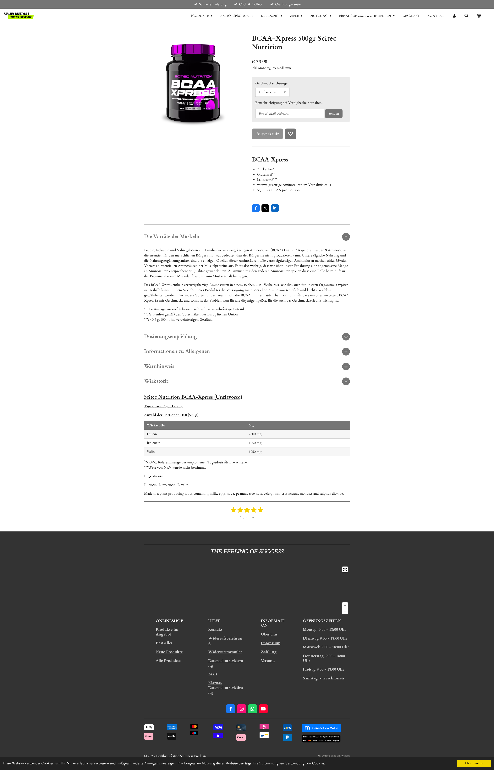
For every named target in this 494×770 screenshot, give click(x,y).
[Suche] (466, 16)
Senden (333, 113)
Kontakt (215, 629)
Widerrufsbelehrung (225, 641)
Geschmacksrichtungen (272, 83)
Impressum (270, 643)
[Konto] (454, 16)
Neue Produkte (169, 651)
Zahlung (269, 651)
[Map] (247, 590)
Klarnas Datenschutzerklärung (225, 687)
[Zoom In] (345, 605)
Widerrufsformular (225, 651)
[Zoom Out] (345, 611)
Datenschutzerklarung (225, 663)
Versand (268, 660)
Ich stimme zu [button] (474, 763)
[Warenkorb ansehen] (478, 16)
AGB (212, 674)
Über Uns (269, 634)
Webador (345, 755)
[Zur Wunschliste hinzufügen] (290, 134)
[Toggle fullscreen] (345, 569)
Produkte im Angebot (167, 632)
